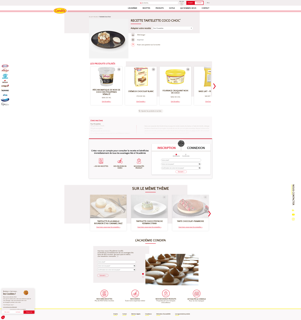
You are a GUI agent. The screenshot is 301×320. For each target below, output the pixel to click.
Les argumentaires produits (182, 314)
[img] (199, 164)
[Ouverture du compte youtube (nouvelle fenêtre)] (293, 214)
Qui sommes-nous (188, 8)
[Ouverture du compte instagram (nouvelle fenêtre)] (293, 219)
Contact (205, 8)
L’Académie (132, 8)
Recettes (146, 8)
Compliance (148, 314)
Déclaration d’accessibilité (163, 314)
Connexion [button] (199, 2)
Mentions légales (135, 314)
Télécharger (141, 35)
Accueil (90, 16)
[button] (119, 69)
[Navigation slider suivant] (214, 85)
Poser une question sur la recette (148, 45)
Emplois (115, 314)
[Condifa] (60, 10)
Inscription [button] (190, 2)
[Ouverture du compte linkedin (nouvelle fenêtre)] (293, 210)
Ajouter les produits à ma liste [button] (151, 111)
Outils (172, 8)
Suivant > (181, 172)
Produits (160, 8)
